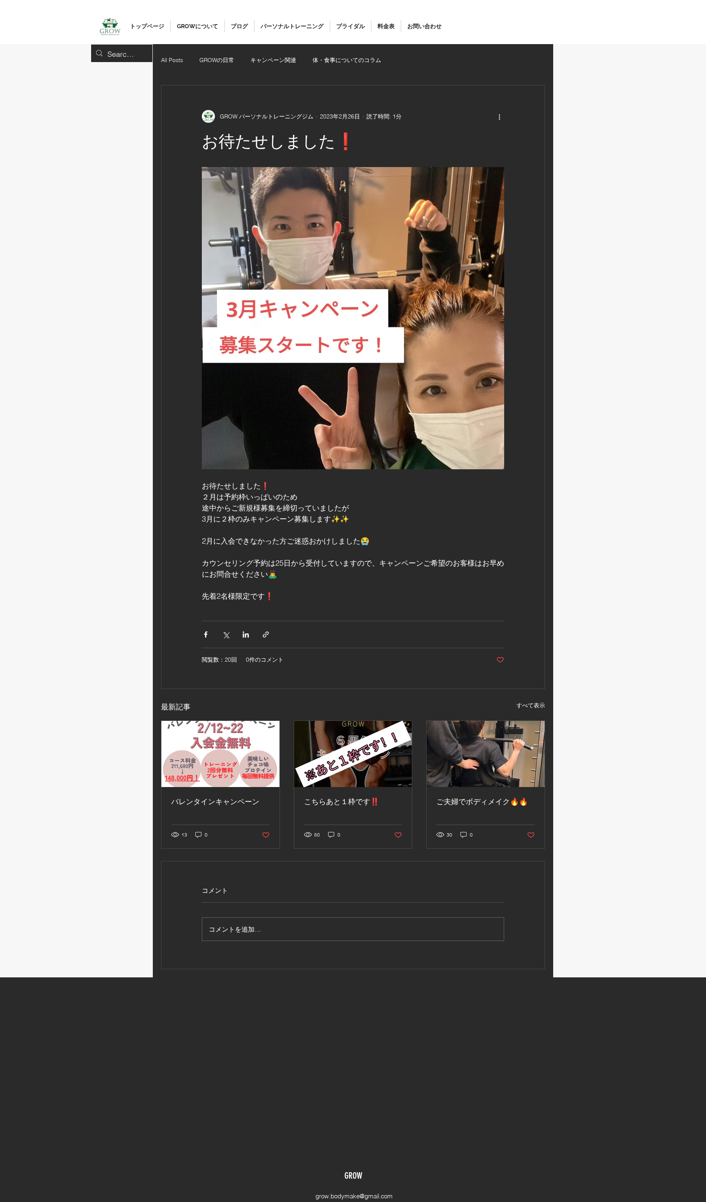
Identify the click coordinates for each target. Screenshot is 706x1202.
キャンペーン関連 (273, 60)
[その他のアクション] (499, 116)
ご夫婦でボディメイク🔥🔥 (482, 801)
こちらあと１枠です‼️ (341, 801)
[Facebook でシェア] (206, 634)
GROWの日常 (216, 60)
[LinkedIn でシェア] (246, 634)
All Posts (172, 60)
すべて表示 (530, 705)
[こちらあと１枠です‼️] (353, 754)
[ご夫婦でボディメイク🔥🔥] (486, 754)
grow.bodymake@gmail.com (354, 1196)
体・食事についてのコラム (347, 60)
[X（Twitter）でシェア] (226, 634)
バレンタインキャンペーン (215, 801)
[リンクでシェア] (266, 634)
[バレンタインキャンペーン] (220, 754)
